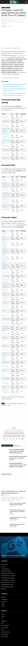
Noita (3, 374)
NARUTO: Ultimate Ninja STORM (5, 251)
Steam (17, 55)
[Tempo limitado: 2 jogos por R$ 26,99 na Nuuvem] (5, 526)
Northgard (4, 350)
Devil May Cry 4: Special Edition (5, 136)
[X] (6, 29)
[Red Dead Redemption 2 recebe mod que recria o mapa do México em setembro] (5, 464)
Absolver (4, 180)
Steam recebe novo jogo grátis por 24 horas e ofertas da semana (17, 458)
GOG (20, 55)
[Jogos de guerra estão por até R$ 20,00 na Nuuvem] (5, 519)
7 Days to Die (5, 276)
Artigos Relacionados (7, 445)
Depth (3, 341)
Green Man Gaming (12, 403)
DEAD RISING (5, 117)
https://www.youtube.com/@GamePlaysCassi (14, 430)
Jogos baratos (20, 403)
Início (2, 5)
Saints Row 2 (5, 190)
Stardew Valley (6, 319)
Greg (2, 495)
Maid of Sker (5, 366)
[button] (26, 2)
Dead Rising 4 (5, 125)
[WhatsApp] (12, 29)
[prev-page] (2, 470)
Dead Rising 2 (5, 121)
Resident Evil (5, 145)
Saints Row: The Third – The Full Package (6, 195)
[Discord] (5, 439)
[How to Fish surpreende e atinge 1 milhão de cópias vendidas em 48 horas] (5, 504)
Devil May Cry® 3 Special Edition (6, 130)
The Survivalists (6, 333)
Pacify (3, 311)
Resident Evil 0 (6, 149)
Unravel (4, 387)
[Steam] (14, 439)
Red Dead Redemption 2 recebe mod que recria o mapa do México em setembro (17, 465)
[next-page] (5, 470)
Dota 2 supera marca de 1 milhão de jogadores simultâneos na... (13, 492)
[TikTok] (17, 439)
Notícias (6, 5)
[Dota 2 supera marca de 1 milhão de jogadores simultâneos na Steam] (14, 483)
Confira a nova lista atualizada (11, 77)
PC (12, 53)
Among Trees (5, 362)
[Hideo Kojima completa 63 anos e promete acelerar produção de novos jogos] (5, 511)
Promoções (8, 7)
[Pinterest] (9, 29)
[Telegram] (16, 29)
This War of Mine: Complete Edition (6, 328)
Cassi (4, 26)
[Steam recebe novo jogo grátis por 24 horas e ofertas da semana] (5, 458)
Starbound (4, 306)
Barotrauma (5, 315)
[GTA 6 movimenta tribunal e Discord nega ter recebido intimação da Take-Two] (5, 451)
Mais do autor (17, 445)
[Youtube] (23, 439)
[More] (19, 29)
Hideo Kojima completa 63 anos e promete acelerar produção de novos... (17, 511)
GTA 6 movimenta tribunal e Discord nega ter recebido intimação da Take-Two (17, 451)
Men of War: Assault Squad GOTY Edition (5, 184)
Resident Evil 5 (6, 158)
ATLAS (4, 370)
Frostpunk (4, 302)
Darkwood (4, 337)
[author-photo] (14, 426)
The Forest (5, 272)
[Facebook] (2, 29)
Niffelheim (4, 345)
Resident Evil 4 (6, 154)
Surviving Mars (6, 378)
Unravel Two (5, 383)
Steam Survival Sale (10, 225)
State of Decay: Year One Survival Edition (6, 285)
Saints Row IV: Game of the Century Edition (6, 201)
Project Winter (5, 323)
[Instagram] (11, 439)
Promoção (4, 405)
